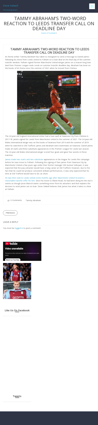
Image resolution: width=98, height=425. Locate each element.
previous (10, 213)
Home (43, 33)
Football (52, 33)
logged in (19, 228)
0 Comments (16, 200)
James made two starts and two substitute (24, 159)
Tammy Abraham (33, 200)
